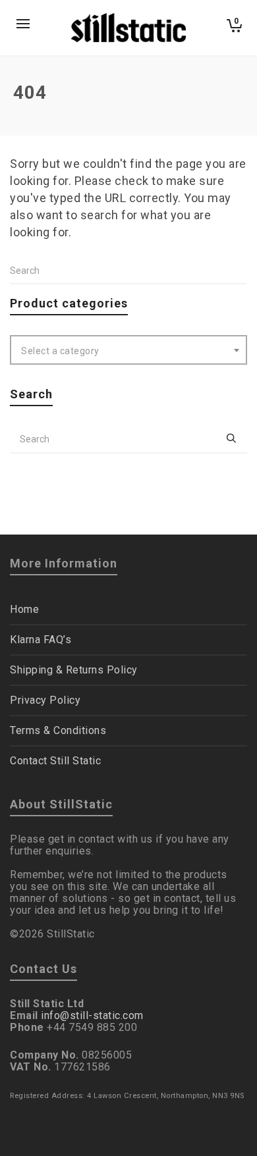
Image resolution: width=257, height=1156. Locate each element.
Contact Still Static (55, 760)
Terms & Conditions (58, 730)
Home (24, 609)
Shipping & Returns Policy (74, 670)
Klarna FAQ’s (40, 639)
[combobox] (128, 350)
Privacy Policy (45, 700)
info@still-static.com (92, 1015)
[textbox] (128, 350)
